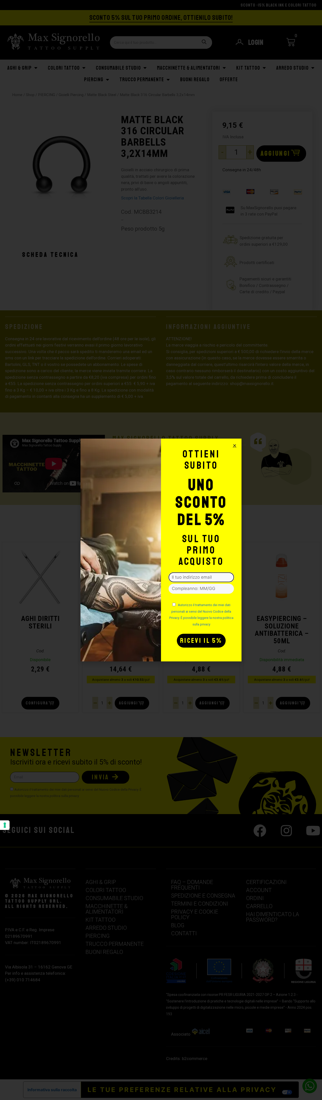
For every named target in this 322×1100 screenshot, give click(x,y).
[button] (234, 445)
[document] (161, 550)
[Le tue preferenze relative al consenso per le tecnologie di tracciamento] (5, 825)
